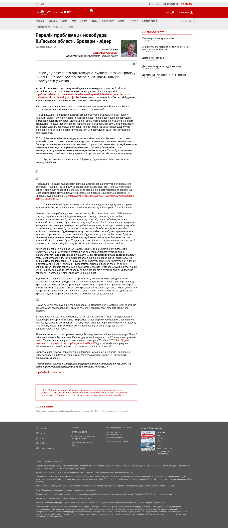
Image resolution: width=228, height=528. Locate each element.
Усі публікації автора (153, 31)
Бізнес (83, 21)
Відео (70, 27)
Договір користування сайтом (118, 428)
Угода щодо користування (117, 441)
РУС (37, 4)
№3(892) (161, 433)
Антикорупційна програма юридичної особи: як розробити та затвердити (165, 48)
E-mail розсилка (47, 448)
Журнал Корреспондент (152, 428)
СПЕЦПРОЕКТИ (186, 4)
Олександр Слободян (105, 53)
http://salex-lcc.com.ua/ (48, 372)
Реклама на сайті (79, 432)
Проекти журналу (164, 448)
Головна (40, 21)
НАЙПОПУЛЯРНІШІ (170, 4)
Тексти (55, 27)
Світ (74, 21)
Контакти (75, 428)
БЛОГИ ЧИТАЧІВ (149, 21)
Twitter (42, 433)
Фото (63, 27)
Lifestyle (133, 21)
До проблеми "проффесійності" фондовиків (164, 75)
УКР (42, 4)
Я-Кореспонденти (43, 27)
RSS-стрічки (45, 443)
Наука (94, 21)
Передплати (162, 454)
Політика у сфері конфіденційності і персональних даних (114, 434)
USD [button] (56, 12)
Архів (159, 446)
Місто (64, 21)
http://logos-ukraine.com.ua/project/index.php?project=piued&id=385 (82, 342)
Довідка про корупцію (153, 58)
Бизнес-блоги (47, 407)
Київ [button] (37, 12)
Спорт (121, 21)
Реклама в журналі (165, 451)
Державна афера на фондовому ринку (161, 66)
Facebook (44, 428)
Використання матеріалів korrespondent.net (83, 437)
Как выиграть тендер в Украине (158, 38)
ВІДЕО (151, 4)
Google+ (43, 438)
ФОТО (158, 4)
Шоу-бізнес (108, 21)
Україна (53, 21)
